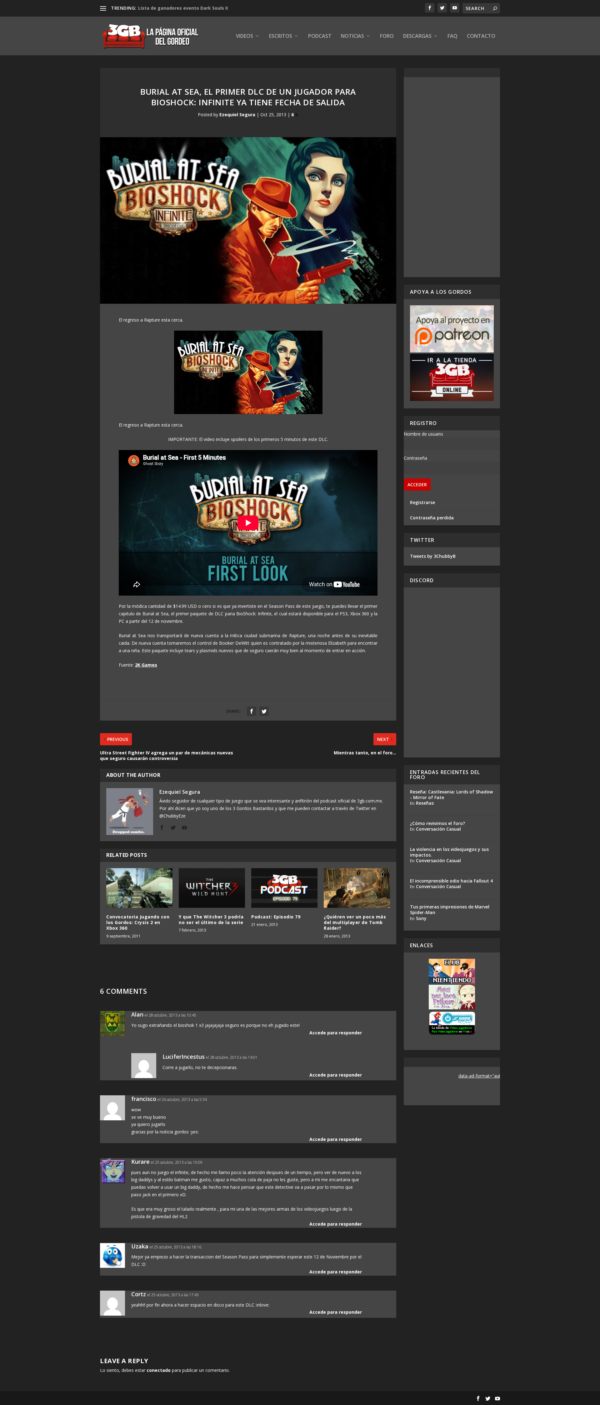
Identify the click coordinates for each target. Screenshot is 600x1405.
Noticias (352, 36)
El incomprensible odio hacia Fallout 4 (451, 881)
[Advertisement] (452, 177)
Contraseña (415, 458)
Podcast (320, 36)
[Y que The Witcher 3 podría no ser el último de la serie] (212, 888)
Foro (387, 36)
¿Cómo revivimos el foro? (437, 823)
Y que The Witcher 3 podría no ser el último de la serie (211, 919)
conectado (159, 1370)
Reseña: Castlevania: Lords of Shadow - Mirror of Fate (451, 794)
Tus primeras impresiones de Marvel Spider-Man (449, 909)
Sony (421, 918)
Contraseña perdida (432, 518)
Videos (244, 36)
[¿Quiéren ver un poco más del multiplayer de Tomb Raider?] (357, 888)
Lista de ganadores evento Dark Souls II (183, 8)
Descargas (417, 36)
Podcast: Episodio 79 (275, 917)
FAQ (453, 36)
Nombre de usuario (423, 434)
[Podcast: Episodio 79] (284, 888)
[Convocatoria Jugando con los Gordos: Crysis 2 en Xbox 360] (139, 888)
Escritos (280, 36)
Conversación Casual (438, 829)
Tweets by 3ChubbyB (433, 556)
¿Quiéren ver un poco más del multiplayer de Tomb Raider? (355, 922)
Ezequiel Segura (237, 115)
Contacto (481, 36)
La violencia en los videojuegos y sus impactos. (449, 852)
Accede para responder (335, 1033)
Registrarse (422, 502)
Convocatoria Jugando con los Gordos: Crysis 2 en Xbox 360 (137, 922)
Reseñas (425, 803)
